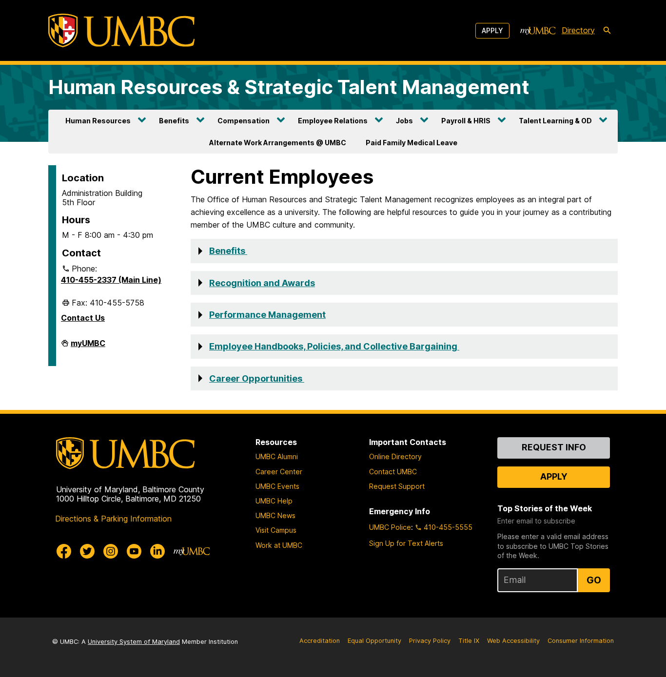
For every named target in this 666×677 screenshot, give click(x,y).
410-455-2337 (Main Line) (111, 280)
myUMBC (88, 347)
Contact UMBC (393, 471)
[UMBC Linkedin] (157, 551)
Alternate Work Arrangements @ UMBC (277, 142)
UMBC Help (274, 501)
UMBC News (275, 515)
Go (594, 580)
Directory (578, 30)
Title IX (468, 640)
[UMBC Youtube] (134, 551)
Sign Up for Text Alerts (406, 543)
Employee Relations (333, 120)
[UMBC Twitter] (87, 551)
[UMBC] (121, 30)
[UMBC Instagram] (110, 551)
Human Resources (98, 120)
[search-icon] (607, 30)
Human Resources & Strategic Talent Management (288, 87)
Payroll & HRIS (465, 120)
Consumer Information (581, 640)
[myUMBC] (537, 30)
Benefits (174, 120)
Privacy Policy (430, 640)
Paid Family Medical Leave (411, 142)
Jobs (404, 120)
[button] (404, 251)
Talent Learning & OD (555, 120)
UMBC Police (390, 527)
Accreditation (319, 640)
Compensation (243, 120)
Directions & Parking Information (113, 518)
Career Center (278, 471)
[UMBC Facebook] (64, 551)
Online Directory (395, 456)
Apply (492, 30)
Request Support (397, 486)
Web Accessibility (513, 640)
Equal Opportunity (374, 640)
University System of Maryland (134, 641)
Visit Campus (275, 530)
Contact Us (83, 318)
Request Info (554, 447)
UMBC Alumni (276, 456)
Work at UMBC (278, 545)
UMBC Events (277, 486)
